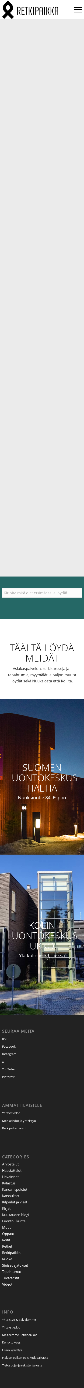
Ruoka (7, 1259)
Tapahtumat (11, 1271)
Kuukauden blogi (15, 1214)
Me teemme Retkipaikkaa (19, 1335)
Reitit (6, 1240)
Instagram (9, 1054)
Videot (7, 1284)
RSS (4, 1039)
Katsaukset (10, 1195)
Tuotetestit (10, 1278)
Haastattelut (11, 1170)
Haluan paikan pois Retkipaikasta (25, 1357)
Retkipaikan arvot (14, 1128)
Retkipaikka (11, 1252)
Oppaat (8, 1233)
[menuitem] (75, 9)
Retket (7, 1246)
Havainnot (10, 1176)
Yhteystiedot (11, 1113)
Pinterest (8, 1077)
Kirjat (6, 1208)
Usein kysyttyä (12, 1350)
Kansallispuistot (14, 1189)
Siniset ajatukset (15, 1265)
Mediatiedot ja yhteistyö (19, 1121)
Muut (6, 1227)
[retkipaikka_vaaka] (34, 9)
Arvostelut (10, 1164)
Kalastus (8, 1183)
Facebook (9, 1046)
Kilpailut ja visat (14, 1202)
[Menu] (75, 9)
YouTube (8, 1069)
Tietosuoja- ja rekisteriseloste (22, 1365)
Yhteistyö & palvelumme (19, 1319)
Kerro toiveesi (11, 1342)
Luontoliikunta (13, 1221)
